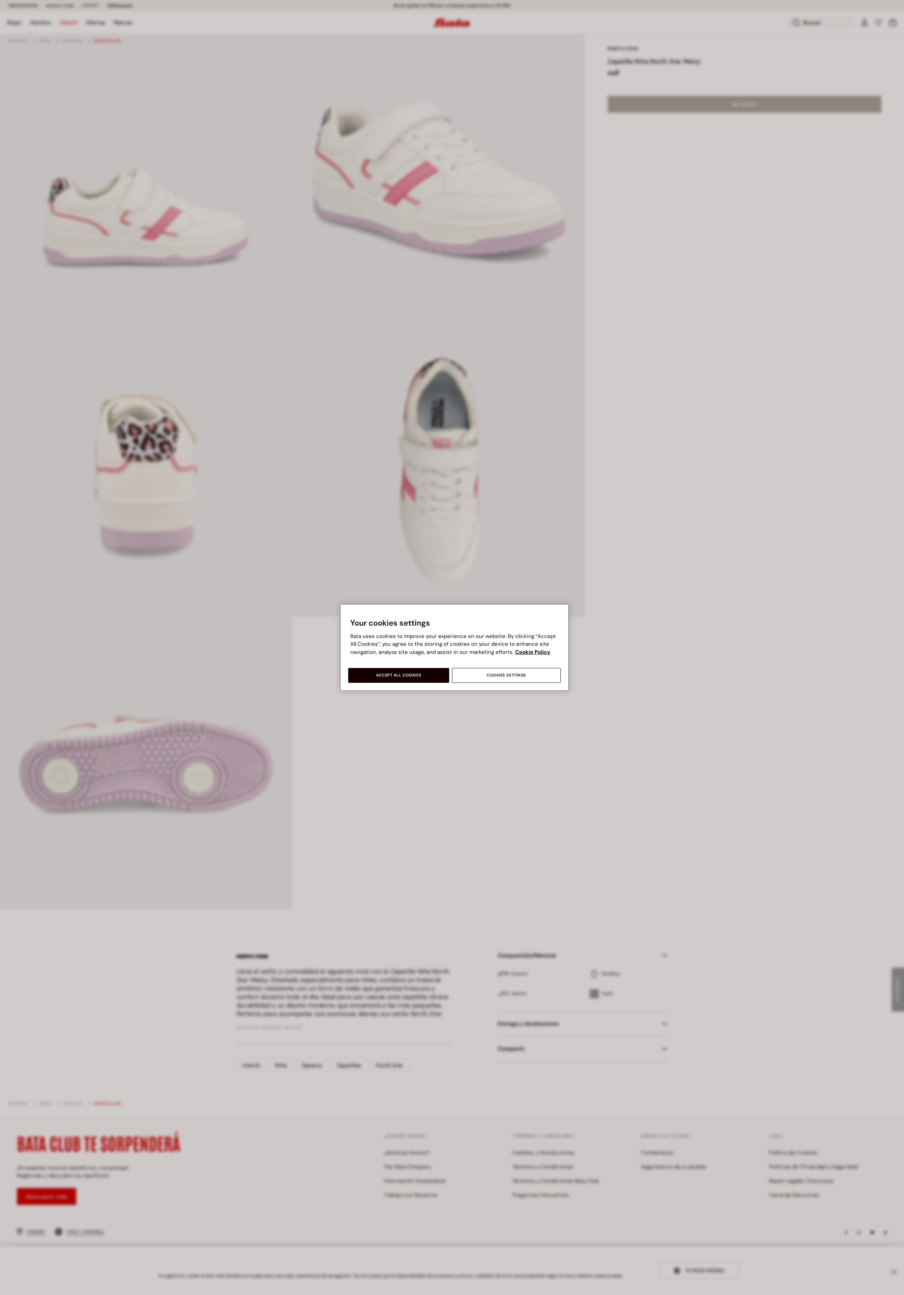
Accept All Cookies (398, 675)
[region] (454, 647)
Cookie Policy (532, 652)
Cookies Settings (506, 675)
